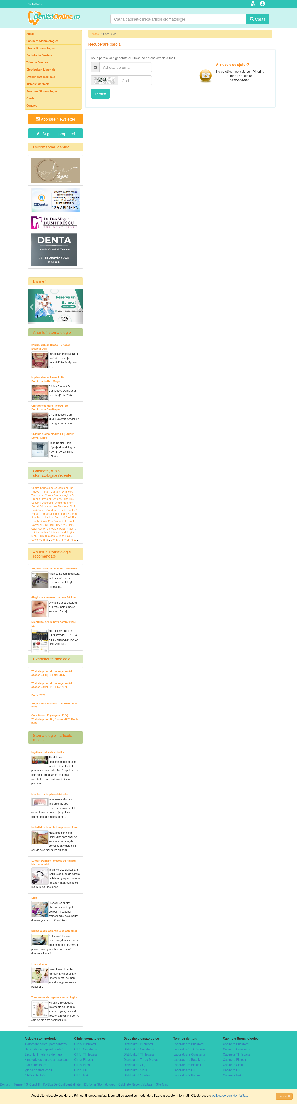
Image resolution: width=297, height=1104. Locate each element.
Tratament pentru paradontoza (46, 1044)
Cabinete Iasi (232, 1075)
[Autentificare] (263, 4)
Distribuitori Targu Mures (141, 1059)
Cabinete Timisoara (236, 1054)
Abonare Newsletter (57, 119)
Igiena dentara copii (38, 1070)
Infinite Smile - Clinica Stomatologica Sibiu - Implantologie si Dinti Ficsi (53, 534)
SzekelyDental (39, 539)
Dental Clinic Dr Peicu (63, 539)
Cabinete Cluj (232, 1070)
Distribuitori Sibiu (135, 1070)
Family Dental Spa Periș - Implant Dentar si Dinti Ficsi (54, 515)
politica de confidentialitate (230, 1095)
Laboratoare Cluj (184, 1070)
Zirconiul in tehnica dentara (43, 1054)
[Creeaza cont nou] (253, 4)
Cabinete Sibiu (233, 1064)
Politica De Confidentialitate (62, 1084)
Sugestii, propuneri (57, 133)
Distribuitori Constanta (139, 1049)
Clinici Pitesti (82, 1064)
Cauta (259, 19)
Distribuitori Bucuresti (138, 1044)
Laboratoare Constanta (189, 1054)
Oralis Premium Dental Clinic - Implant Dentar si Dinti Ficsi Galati (53, 506)
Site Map (162, 1084)
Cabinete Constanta (236, 1049)
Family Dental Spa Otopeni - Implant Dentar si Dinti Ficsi (52, 522)
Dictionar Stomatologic (99, 1084)
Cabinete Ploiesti (234, 1059)
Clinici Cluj (81, 1070)
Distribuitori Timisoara (139, 1054)
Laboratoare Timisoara (189, 1049)
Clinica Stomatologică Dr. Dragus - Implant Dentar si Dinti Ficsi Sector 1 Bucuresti (53, 498)
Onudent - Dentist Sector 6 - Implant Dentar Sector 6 (55, 511)
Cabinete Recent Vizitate (135, 1084)
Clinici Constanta (85, 1049)
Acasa (95, 34)
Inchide (283, 1096)
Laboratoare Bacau (186, 1075)
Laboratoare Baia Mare (189, 1059)
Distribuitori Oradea (137, 1075)
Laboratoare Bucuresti (188, 1044)
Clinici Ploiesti (83, 1059)
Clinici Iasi (81, 1075)
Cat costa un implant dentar (44, 1049)
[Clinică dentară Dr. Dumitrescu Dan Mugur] (55, 222)
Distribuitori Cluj (134, 1064)
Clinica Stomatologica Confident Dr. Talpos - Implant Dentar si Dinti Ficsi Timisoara (52, 491)
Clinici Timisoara (85, 1054)
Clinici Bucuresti (85, 1044)
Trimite (100, 94)
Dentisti (5, 1084)
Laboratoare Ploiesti (187, 1064)
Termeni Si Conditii (27, 1084)
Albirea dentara (35, 1075)
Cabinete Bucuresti (236, 1044)
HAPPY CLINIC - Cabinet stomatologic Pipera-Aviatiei (53, 526)
